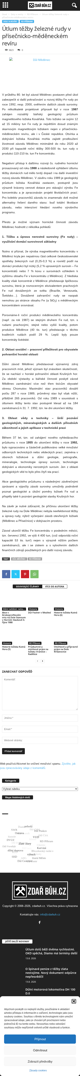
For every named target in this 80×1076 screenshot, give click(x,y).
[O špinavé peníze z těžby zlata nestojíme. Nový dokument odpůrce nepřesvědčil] (12, 974)
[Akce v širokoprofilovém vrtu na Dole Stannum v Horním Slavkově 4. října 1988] (14, 601)
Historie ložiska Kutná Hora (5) (13, 648)
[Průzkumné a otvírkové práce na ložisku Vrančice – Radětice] (40, 636)
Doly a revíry (17, 14)
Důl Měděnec (19, 559)
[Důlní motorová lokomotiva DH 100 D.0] (12, 995)
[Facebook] (6, 574)
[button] (74, 1001)
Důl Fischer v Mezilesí (39, 612)
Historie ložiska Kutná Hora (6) (65, 613)
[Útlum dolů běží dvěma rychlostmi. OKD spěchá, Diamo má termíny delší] (12, 955)
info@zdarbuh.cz (50, 914)
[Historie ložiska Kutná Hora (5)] (14, 636)
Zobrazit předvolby (40, 1061)
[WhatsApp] (34, 574)
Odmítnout (40, 1050)
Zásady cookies (38, 1070)
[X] (15, 574)
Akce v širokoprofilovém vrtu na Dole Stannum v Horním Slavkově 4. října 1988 (14, 617)
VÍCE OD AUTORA (54, 586)
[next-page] (42, 661)
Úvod (4, 14)
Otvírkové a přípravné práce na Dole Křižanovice (66, 649)
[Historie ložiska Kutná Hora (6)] (66, 601)
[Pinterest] (25, 574)
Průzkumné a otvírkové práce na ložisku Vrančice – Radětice (38, 650)
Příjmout (40, 1039)
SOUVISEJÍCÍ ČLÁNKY (27, 586)
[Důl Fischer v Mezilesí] (40, 601)
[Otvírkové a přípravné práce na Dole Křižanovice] (66, 636)
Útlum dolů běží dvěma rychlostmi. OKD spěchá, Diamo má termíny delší (51, 951)
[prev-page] (37, 661)
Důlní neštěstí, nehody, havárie (14, 609)
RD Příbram (32, 14)
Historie (33, 609)
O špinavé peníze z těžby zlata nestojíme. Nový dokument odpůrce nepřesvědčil (50, 973)
